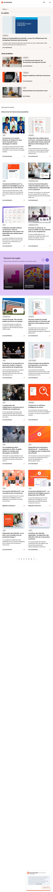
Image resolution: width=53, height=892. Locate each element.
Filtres (4, 9)
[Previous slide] (43, 260)
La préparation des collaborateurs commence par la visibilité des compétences (11, 385)
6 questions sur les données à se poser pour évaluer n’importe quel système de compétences (12, 343)
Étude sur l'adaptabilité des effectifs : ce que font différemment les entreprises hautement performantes (23, 16)
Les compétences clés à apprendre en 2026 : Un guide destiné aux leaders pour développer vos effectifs (12, 427)
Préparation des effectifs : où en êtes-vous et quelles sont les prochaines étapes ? (13, 512)
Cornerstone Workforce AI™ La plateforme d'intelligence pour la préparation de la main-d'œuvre (13, 163)
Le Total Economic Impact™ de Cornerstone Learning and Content (20, 56)
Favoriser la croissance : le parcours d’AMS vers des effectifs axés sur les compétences (39, 207)
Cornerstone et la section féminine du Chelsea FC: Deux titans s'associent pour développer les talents (12, 118)
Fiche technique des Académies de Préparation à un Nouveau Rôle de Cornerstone (37, 343)
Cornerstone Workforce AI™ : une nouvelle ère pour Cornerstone (13, 470)
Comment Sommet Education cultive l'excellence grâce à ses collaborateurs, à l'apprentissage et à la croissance (38, 163)
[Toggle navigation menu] (49, 2)
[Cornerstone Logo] (6, 2)
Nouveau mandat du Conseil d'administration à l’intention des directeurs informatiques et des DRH (37, 299)
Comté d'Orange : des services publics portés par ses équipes (12, 298)
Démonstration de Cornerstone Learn (12, 87)
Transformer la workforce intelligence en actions (38, 384)
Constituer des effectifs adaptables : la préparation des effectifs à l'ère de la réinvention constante (38, 513)
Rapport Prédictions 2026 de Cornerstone (13, 71)
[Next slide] (47, 260)
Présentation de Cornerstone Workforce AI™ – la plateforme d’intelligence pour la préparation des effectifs (38, 427)
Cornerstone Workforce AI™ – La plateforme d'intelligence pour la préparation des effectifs (36, 471)
